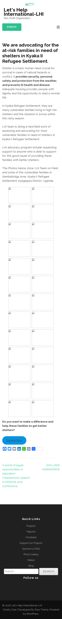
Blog (31, 565)
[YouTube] (43, 584)
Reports (31, 531)
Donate (12, 27)
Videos (31, 560)
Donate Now (14, 440)
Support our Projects (31, 543)
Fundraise (31, 537)
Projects (31, 526)
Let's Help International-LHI (24, 12)
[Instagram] (36, 584)
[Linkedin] (30, 584)
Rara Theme (41, 609)
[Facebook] (19, 584)
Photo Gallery (31, 554)
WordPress (32, 613)
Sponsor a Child (31, 548)
